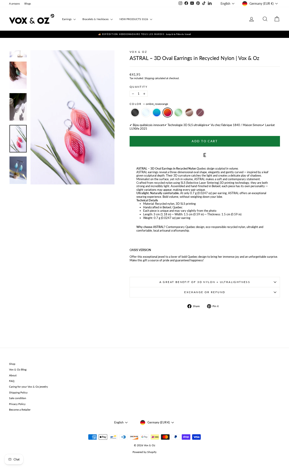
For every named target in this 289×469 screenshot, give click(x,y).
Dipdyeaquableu (156, 112)
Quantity (138, 86)
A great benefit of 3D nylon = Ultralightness (204, 282)
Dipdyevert (178, 112)
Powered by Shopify (144, 452)
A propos (14, 3)
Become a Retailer (19, 409)
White (145, 112)
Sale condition (17, 398)
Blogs (27, 3)
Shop (12, 364)
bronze (189, 112)
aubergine (200, 112)
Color (149, 104)
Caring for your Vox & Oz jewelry (28, 386)
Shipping (149, 78)
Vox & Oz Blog (17, 369)
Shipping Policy (18, 392)
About (12, 375)
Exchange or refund (204, 292)
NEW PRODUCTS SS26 (134, 19)
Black (135, 112)
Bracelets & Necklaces (95, 19)
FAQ (11, 381)
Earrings (67, 19)
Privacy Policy (17, 404)
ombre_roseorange (167, 112)
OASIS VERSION (140, 250)
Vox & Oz (138, 51)
